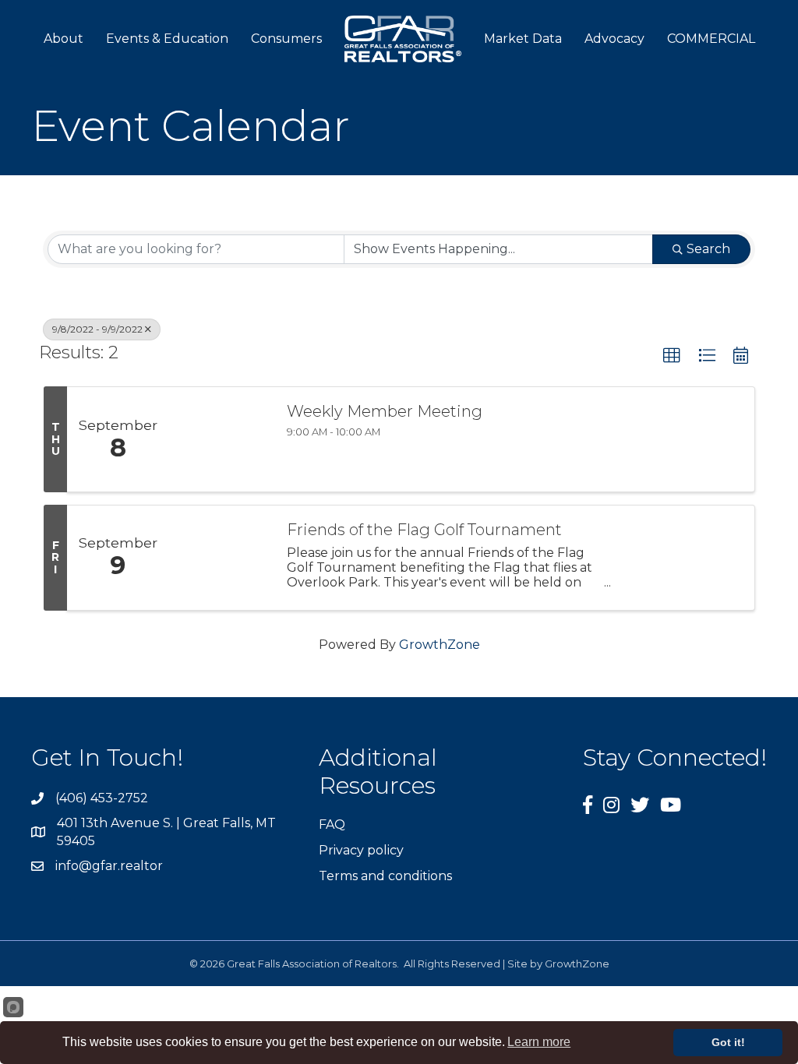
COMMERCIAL (711, 38)
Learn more (538, 1041)
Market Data (523, 38)
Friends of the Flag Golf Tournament (424, 529)
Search (708, 248)
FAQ (332, 824)
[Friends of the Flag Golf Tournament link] (219, 557)
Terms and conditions (385, 875)
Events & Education (167, 38)
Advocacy (614, 38)
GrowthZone (439, 644)
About (63, 38)
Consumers (286, 38)
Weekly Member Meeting (384, 411)
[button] (671, 356)
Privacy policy (361, 850)
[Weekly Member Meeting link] (219, 439)
